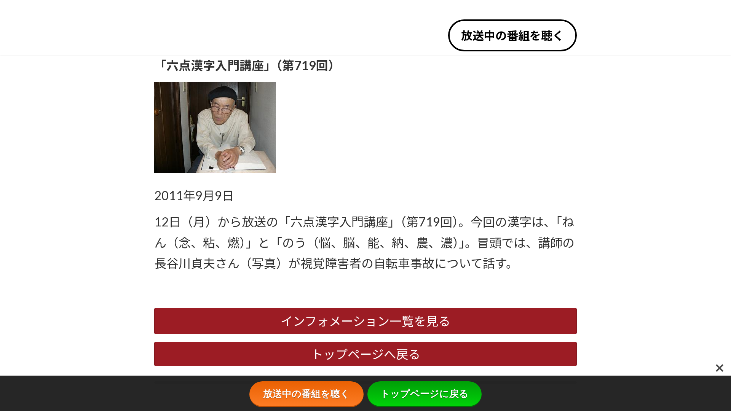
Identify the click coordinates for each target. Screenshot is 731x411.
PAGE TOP (708, 391)
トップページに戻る (424, 393)
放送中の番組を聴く (512, 35)
